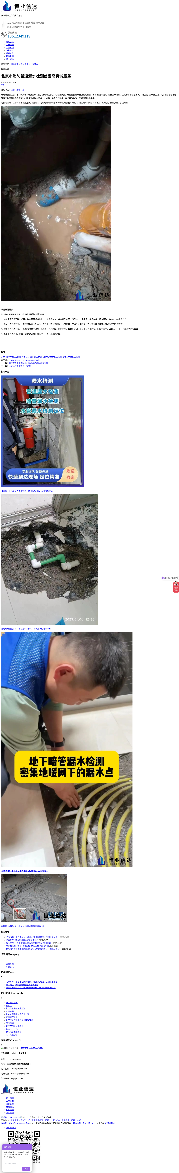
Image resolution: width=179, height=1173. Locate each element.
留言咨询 (10, 59)
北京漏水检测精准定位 (21, 1120)
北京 (3, 357)
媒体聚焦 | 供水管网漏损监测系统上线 (22, 940)
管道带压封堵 (12, 1017)
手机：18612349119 (11, 1117)
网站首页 (10, 42)
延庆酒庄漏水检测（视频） (20, 366)
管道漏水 (25, 357)
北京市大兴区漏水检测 (15, 1008)
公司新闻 (34, 64)
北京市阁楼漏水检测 (14, 1026)
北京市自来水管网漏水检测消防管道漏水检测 (28, 363)
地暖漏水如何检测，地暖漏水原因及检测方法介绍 (27, 946)
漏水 (32, 357)
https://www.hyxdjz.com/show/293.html (26, 360)
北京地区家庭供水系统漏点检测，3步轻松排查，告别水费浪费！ (33, 949)
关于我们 (10, 45)
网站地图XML (89, 1123)
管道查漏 (10, 1011)
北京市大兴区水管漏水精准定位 (19, 1020)
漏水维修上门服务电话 (71, 1120)
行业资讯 (10, 967)
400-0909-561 (26, 1048)
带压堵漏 (10, 1023)
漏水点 (9, 1006)
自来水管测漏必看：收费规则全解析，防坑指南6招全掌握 (31, 988)
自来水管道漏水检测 (71, 357)
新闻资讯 (10, 53)
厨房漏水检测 (12, 1003)
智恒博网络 (110, 1123)
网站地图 (77, 1123)
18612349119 (17, 90)
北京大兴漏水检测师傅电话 (17, 1014)
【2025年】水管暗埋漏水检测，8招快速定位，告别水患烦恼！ (32, 937)
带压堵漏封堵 (12, 1035)
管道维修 (56, 1120)
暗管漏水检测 (56, 357)
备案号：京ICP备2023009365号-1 (15, 1123)
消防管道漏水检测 (13, 357)
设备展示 (10, 50)
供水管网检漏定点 (42, 357)
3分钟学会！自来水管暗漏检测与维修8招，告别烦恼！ (29, 943)
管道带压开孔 (12, 1029)
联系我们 (10, 56)
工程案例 (10, 48)
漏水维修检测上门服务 (41, 1120)
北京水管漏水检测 (13, 1032)
